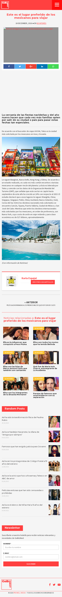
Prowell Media (19, 593)
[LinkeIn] (42, 66)
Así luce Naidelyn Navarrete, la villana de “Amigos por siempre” (20, 435)
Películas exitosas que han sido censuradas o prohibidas (22, 493)
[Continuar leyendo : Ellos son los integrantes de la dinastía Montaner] (16, 383)
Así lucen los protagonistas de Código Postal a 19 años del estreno (24, 464)
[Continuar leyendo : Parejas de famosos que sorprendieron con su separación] (46, 384)
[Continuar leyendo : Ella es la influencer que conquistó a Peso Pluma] (16, 333)
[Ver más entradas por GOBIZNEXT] (11, 281)
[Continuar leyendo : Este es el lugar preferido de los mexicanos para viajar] (31, 45)
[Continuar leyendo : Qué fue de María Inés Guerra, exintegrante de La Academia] (46, 357)
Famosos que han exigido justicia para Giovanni (24, 448)
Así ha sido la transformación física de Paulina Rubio (22, 420)
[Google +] (31, 66)
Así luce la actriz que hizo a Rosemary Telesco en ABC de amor (24, 478)
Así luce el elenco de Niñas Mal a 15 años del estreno (22, 507)
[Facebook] (8, 66)
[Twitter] (20, 66)
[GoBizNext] (5, 5)
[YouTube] (59, 585)
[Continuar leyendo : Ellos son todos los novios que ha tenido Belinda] (46, 333)
